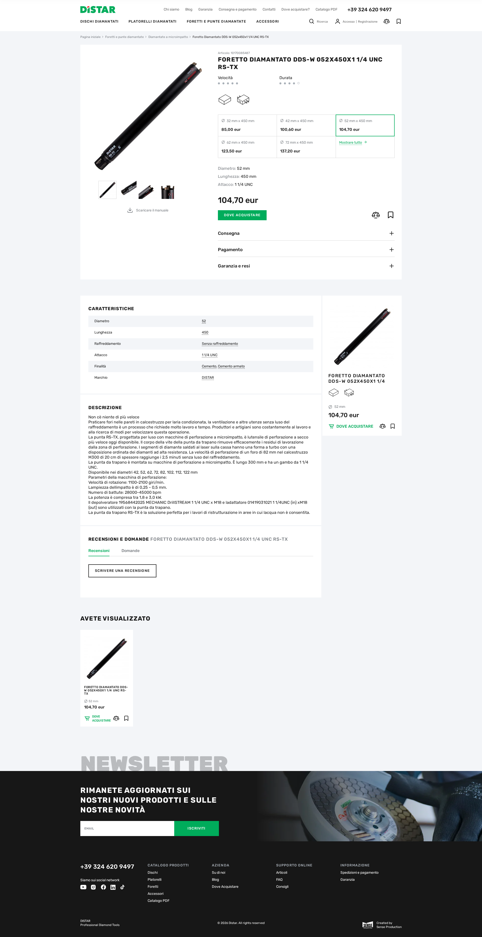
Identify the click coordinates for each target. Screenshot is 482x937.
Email (89, 828)
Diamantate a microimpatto (168, 37)
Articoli (281, 872)
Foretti (153, 887)
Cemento (209, 366)
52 (204, 321)
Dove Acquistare (225, 887)
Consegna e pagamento (238, 9)
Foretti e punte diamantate (216, 21)
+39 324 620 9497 (369, 10)
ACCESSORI (267, 21)
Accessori (155, 894)
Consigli (282, 887)
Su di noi (218, 872)
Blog (188, 9)
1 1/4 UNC (209, 355)
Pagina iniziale (90, 37)
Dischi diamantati (99, 21)
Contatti (269, 9)
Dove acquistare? (295, 9)
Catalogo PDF (326, 9)
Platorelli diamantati (153, 21)
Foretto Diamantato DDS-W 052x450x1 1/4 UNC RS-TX (356, 378)
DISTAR (208, 378)
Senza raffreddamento (220, 344)
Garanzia (205, 9)
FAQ (279, 879)
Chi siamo (171, 9)
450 (205, 332)
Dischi (153, 872)
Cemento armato (231, 366)
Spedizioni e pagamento (359, 872)
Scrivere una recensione (122, 571)
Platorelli (154, 879)
